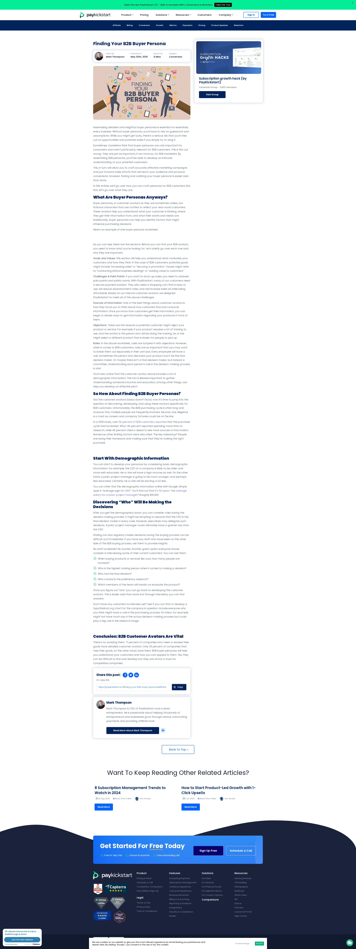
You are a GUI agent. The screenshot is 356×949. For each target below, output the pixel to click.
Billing (130, 25)
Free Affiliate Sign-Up (148, 890)
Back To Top (178, 749)
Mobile (172, 915)
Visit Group (212, 94)
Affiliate (117, 25)
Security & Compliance (181, 911)
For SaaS (206, 878)
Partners (238, 907)
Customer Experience (180, 890)
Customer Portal (243, 911)
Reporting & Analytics (180, 903)
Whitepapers (241, 886)
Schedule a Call (241, 851)
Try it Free (268, 14)
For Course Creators (212, 895)
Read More (104, 807)
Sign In (251, 14)
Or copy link (102, 680)
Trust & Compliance (147, 911)
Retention (238, 25)
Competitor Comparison (149, 886)
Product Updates (219, 25)
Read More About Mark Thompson (132, 730)
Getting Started (242, 878)
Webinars (239, 890)
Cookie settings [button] (242, 943)
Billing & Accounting (179, 899)
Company (225, 15)
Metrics (172, 25)
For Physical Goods (211, 886)
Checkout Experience (180, 886)
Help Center (240, 915)
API (236, 899)
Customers (204, 15)
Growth (159, 25)
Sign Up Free (208, 851)
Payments (187, 25)
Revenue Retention (179, 895)
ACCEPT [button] (259, 943)
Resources (182, 15)
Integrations (175, 907)
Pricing (144, 15)
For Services (208, 882)
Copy (178, 686)
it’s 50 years (162, 490)
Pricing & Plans (144, 878)
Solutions (161, 15)
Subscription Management (183, 882)
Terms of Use (143, 902)
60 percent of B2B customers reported (143, 422)
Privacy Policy (143, 906)
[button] (349, 942)
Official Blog (240, 882)
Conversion (144, 25)
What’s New (240, 895)
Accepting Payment (179, 878)
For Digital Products (212, 890)
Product (126, 15)
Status (237, 903)
